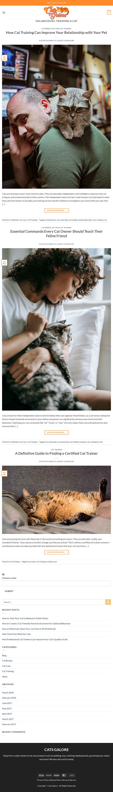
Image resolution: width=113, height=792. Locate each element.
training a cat (102, 220)
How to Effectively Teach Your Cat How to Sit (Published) (29, 628)
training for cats (96, 442)
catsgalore (69, 40)
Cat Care (55, 28)
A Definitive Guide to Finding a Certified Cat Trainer (56, 453)
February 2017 (9, 724)
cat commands (51, 442)
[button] (3, 12)
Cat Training (65, 28)
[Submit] (108, 602)
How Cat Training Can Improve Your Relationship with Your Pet (56, 32)
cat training (73, 220)
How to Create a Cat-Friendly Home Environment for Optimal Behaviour (36, 623)
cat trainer (32, 562)
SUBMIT (9, 591)
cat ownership (62, 220)
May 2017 (7, 708)
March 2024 (8, 692)
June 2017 (7, 703)
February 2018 (9, 697)
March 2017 (8, 719)
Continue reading (56, 210)
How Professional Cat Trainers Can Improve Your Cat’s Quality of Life (35, 639)
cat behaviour (50, 220)
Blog (4, 655)
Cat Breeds (46, 28)
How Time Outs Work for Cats (16, 634)
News (4, 676)
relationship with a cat (87, 220)
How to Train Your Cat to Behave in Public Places (25, 618)
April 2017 (7, 713)
